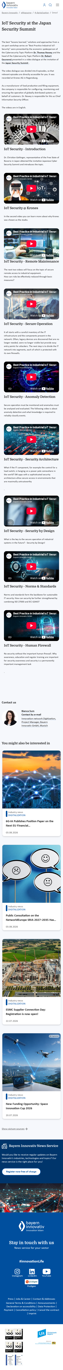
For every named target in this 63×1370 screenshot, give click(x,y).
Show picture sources (13, 1129)
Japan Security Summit (17, 63)
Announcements (47, 1303)
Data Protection (47, 1306)
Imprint (32, 1313)
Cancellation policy (26, 1310)
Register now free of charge (21, 1171)
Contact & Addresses (44, 1299)
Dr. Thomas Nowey (43, 53)
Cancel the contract (48, 1310)
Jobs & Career (23, 1299)
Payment (9, 1310)
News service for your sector (31, 1248)
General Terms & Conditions (21, 1303)
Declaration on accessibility (21, 1306)
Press (11, 1299)
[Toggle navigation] (57, 4)
